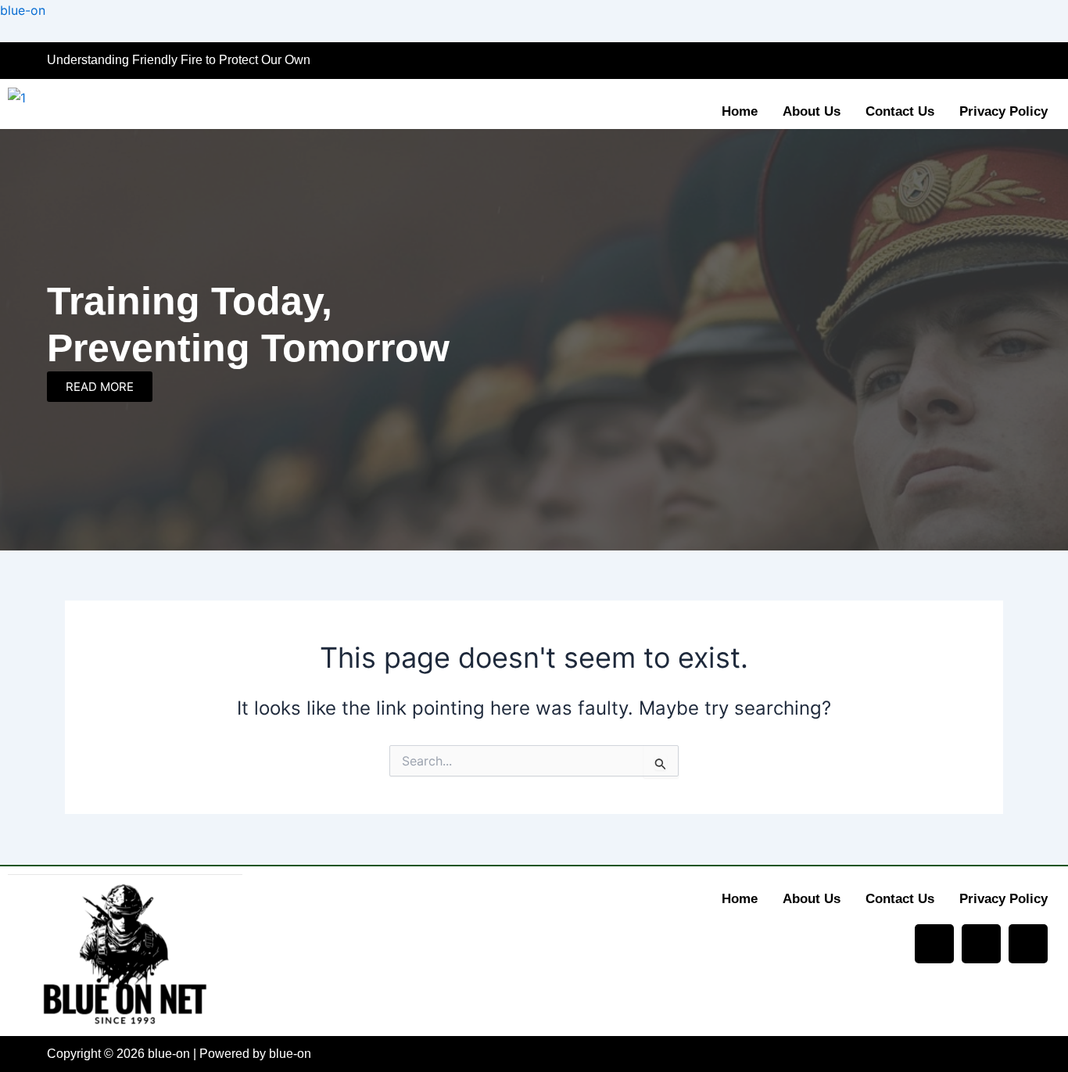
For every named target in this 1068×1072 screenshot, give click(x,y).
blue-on (22, 10)
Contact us (900, 111)
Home (740, 111)
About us (811, 111)
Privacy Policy (1003, 111)
